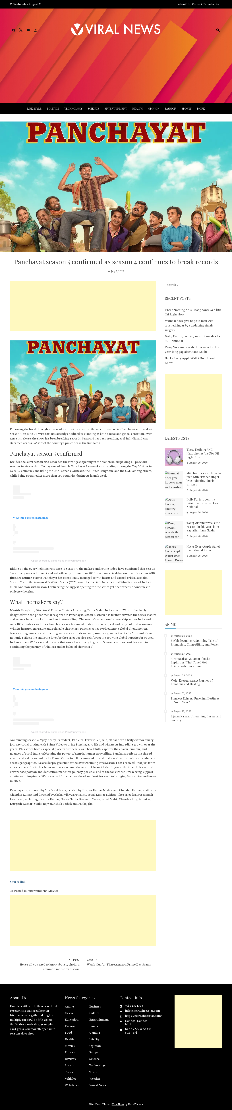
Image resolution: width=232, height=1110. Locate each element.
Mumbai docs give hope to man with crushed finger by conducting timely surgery (189, 325)
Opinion (154, 108)
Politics (53, 108)
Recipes (94, 1052)
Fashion (170, 108)
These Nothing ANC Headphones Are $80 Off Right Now (203, 453)
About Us (184, 4)
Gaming (94, 1032)
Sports (187, 108)
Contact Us (199, 4)
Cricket (69, 1013)
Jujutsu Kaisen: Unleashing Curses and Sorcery (196, 718)
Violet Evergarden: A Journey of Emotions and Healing (192, 682)
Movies (53, 891)
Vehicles (70, 1078)
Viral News (118, 1104)
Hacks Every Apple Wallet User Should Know (203, 548)
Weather (95, 1078)
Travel (93, 1072)
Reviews (70, 1059)
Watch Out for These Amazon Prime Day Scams (119, 962)
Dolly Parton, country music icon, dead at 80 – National (202, 503)
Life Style (34, 108)
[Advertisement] (116, 64)
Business (95, 1006)
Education (71, 1019)
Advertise (214, 4)
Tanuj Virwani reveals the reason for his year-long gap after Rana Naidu (203, 526)
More (201, 108)
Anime (69, 1006)
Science (93, 108)
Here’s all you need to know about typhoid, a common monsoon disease (49, 964)
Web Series (72, 1085)
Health (137, 108)
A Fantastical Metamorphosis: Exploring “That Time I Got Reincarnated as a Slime (190, 662)
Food (68, 1032)
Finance (94, 1026)
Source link (17, 881)
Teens (69, 1072)
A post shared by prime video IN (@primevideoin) (59, 560)
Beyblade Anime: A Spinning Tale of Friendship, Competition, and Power (195, 642)
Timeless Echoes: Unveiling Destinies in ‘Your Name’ (195, 700)
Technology (73, 108)
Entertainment (116, 108)
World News (97, 1085)
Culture (94, 1013)
